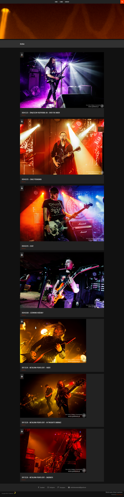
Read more (24, 115)
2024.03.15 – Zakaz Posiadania (32, 179)
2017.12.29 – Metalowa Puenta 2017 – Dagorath (37, 477)
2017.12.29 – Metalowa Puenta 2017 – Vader (36, 367)
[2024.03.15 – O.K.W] (62, 213)
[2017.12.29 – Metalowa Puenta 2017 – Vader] (62, 341)
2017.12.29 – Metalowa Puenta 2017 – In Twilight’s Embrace (41, 422)
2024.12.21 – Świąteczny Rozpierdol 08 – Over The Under (41, 112)
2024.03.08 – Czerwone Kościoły (32, 312)
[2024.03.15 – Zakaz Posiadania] (62, 147)
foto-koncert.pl (119, 494)
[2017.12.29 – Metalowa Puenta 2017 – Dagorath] (62, 451)
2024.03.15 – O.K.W (27, 246)
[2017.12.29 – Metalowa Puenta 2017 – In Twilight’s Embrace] (62, 396)
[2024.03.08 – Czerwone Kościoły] (62, 280)
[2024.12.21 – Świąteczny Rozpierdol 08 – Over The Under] (62, 80)
